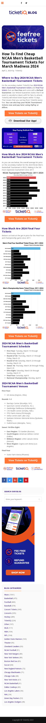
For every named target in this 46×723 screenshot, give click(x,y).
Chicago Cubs (11, 676)
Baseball (10, 606)
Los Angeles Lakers (13, 691)
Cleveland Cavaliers (13, 646)
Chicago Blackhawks (14, 672)
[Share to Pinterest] (25, 482)
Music (9, 594)
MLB (8, 628)
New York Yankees (13, 657)
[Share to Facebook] (4, 482)
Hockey (9, 617)
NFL (8, 635)
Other (8, 624)
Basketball (10, 598)
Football (9, 602)
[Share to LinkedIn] (20, 482)
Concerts (10, 613)
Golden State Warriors (15, 639)
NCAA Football (12, 650)
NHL (7, 694)
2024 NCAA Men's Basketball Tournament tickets (22, 86)
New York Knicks (12, 680)
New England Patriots (14, 668)
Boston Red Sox (12, 661)
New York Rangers (13, 654)
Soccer (8, 665)
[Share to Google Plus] (15, 482)
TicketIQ (18, 70)
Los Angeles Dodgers (14, 702)
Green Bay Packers (13, 698)
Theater (9, 643)
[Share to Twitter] (9, 482)
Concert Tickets (12, 609)
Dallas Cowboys (12, 687)
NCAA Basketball (12, 683)
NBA (8, 631)
